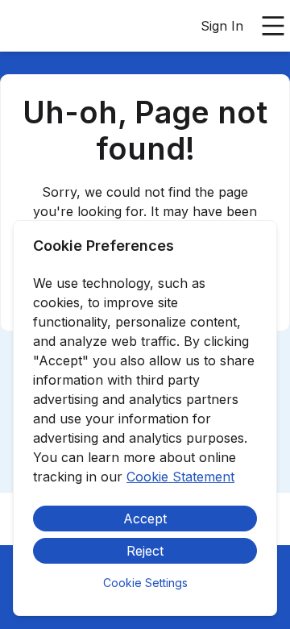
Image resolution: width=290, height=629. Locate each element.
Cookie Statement (180, 477)
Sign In (222, 26)
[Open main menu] (273, 26)
